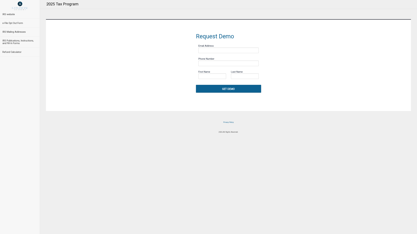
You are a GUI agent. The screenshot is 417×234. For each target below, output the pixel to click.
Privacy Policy (228, 122)
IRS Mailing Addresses (14, 32)
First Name (204, 71)
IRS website (8, 14)
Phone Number (206, 58)
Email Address (206, 45)
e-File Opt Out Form (12, 23)
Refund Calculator (12, 52)
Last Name (237, 71)
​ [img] (20, 5)
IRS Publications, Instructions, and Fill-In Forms (18, 42)
